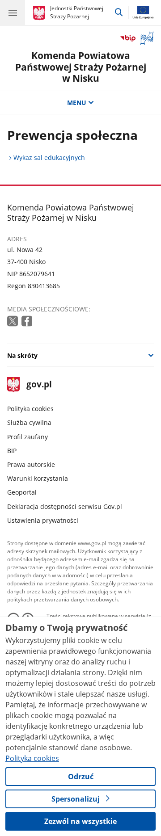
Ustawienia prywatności (42, 520)
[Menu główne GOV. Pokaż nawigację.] (12, 12)
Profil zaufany (27, 437)
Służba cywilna (29, 422)
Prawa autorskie (31, 464)
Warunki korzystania (37, 478)
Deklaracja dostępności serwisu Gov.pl (64, 506)
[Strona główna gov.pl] (40, 13)
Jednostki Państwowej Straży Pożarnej (76, 12)
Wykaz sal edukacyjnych (49, 157)
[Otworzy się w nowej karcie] (13, 321)
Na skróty (22, 355)
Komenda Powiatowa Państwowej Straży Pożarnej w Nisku (80, 66)
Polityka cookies (30, 408)
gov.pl (38, 385)
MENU (76, 102)
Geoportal (22, 492)
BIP (12, 450)
